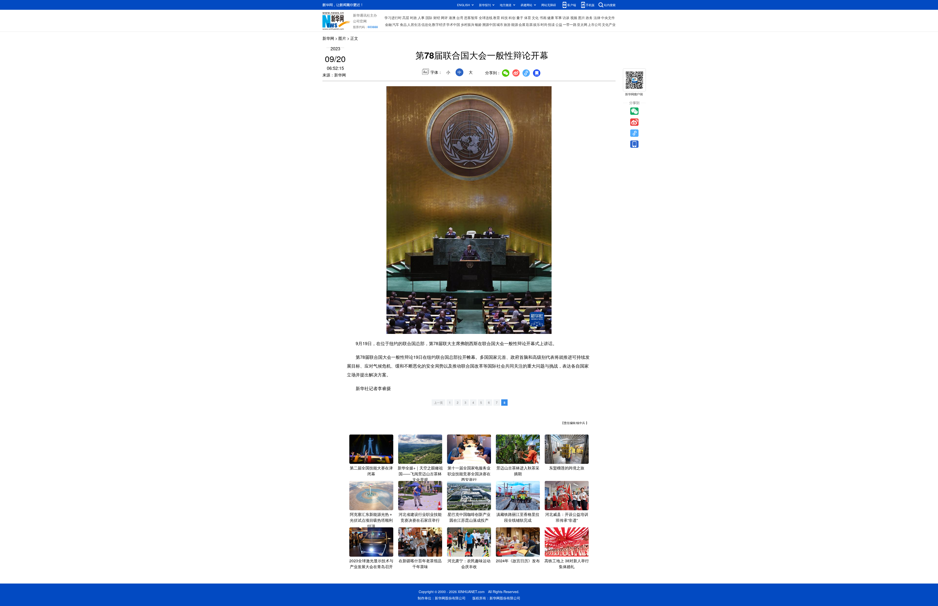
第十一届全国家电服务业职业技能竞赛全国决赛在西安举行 (469, 473)
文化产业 (609, 24)
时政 (413, 17)
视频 (573, 17)
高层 (405, 17)
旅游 (507, 24)
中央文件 (608, 17)
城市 (499, 24)
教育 (496, 17)
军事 (558, 17)
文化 (535, 17)
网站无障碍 (548, 5)
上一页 (438, 402)
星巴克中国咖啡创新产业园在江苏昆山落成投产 (469, 517)
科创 (512, 17)
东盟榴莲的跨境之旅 (566, 468)
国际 (429, 17)
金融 (388, 24)
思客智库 (471, 17)
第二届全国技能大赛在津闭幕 (371, 471)
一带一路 (569, 24)
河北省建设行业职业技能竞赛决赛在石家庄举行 (420, 517)
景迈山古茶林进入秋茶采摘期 (517, 471)
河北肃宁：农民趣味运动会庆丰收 (469, 563)
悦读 (551, 24)
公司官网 (360, 21)
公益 (558, 24)
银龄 (478, 24)
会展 (522, 24)
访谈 (566, 17)
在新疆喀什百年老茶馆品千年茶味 (420, 563)
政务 (589, 17)
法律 (597, 17)
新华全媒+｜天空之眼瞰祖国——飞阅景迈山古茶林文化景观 (420, 473)
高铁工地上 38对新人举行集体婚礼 (566, 563)
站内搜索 (610, 5)
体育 (527, 17)
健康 (550, 17)
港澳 (452, 17)
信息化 (426, 24)
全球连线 (485, 17)
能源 (514, 24)
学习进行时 (393, 17)
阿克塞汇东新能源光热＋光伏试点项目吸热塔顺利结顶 (371, 520)
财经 (436, 17)
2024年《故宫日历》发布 (518, 560)
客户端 (571, 5)
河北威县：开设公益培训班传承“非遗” (566, 517)
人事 (421, 17)
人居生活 (414, 24)
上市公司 (594, 24)
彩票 (529, 24)
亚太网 (582, 24)
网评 (444, 17)
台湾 (459, 17)
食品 (403, 24)
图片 (581, 17)
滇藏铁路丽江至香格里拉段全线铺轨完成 (517, 517)
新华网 (328, 38)
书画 (543, 17)
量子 (519, 17)
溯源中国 (489, 24)
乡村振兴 (467, 24)
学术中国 (453, 24)
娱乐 (536, 24)
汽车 (395, 24)
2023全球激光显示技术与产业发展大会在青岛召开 (371, 563)
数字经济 (439, 24)
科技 (504, 17)
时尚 (544, 24)
